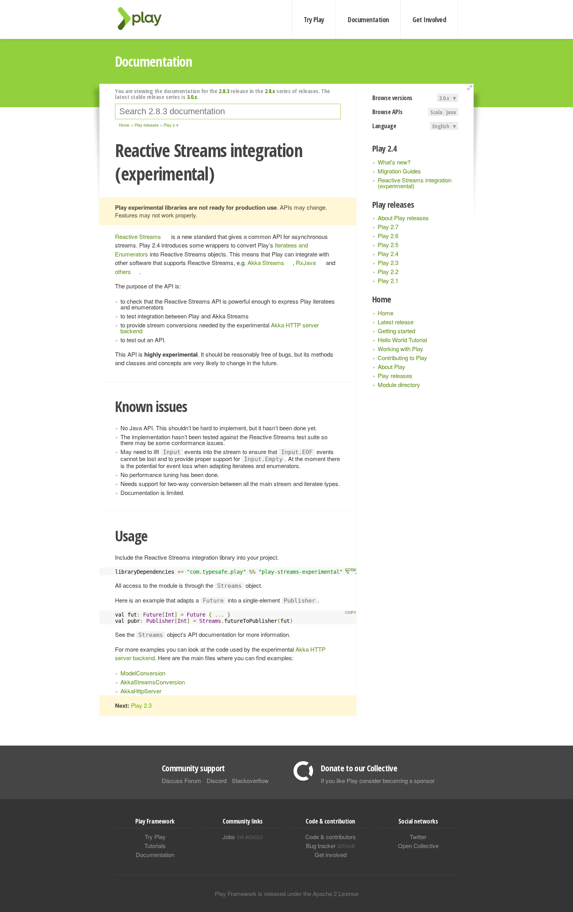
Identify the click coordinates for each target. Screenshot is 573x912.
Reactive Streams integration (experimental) (414, 183)
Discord (216, 780)
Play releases (395, 375)
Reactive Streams (138, 236)
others (123, 271)
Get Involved (429, 19)
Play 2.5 (388, 244)
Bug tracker (330, 845)
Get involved (331, 854)
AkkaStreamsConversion (152, 682)
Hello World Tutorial (402, 340)
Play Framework (144, 18)
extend (471, 88)
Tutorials (155, 845)
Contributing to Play (402, 357)
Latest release (396, 322)
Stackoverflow (250, 780)
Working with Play (400, 349)
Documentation (368, 19)
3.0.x (444, 98)
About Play (391, 366)
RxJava (306, 262)
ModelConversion (142, 673)
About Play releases (403, 218)
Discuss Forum (181, 780)
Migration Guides (399, 171)
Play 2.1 (388, 280)
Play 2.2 (388, 271)
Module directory (399, 384)
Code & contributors (330, 836)
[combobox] (228, 111)
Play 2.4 (388, 253)
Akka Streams (266, 262)
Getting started (396, 331)
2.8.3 (224, 91)
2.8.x (270, 91)
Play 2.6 (388, 236)
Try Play (314, 19)
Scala (436, 112)
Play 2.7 (388, 227)
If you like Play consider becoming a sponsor (378, 780)
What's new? (394, 162)
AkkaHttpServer (140, 691)
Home (385, 313)
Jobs (243, 836)
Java (451, 112)
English (440, 126)
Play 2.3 (388, 262)
